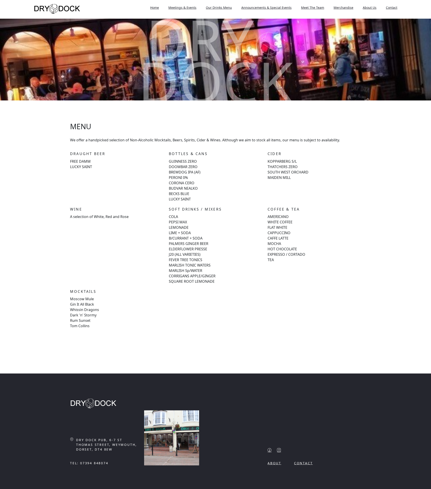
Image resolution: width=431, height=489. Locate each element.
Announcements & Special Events (266, 8)
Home (154, 8)
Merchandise (343, 8)
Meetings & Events (182, 8)
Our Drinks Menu (219, 8)
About (274, 463)
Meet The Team (312, 8)
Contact (391, 8)
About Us (369, 8)
